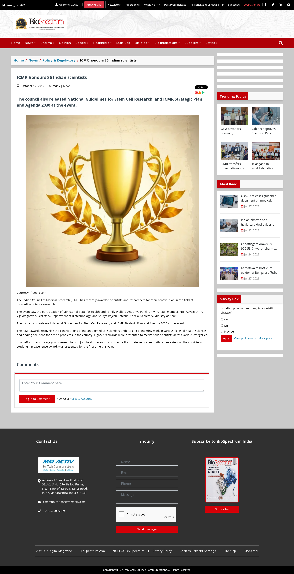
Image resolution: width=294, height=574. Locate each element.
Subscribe (234, 4)
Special (81, 43)
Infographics (132, 4)
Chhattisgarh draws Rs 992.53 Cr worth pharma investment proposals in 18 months (260, 246)
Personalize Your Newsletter (207, 4)
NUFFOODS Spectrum (129, 551)
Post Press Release (175, 4)
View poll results (245, 338)
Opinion (65, 43)
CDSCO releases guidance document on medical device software (258, 198)
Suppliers (192, 43)
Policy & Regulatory (58, 60)
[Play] (203, 92)
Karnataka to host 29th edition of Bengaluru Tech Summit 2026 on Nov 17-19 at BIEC (260, 270)
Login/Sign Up (252, 4)
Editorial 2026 (94, 5)
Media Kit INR (152, 4)
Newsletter (114, 4)
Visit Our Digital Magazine (54, 551)
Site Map (230, 551)
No (225, 326)
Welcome (68, 4)
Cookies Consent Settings (198, 551)
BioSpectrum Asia (92, 551)
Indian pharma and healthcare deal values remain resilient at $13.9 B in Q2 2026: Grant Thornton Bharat (260, 222)
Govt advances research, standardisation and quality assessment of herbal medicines (234, 131)
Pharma (46, 43)
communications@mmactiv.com (64, 502)
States (210, 43)
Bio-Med (141, 43)
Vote (226, 339)
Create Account (81, 398)
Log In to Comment (37, 399)
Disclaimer (251, 551)
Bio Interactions (166, 43)
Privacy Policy (162, 551)
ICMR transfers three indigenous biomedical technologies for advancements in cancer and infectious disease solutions (233, 166)
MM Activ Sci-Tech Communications (146, 570)
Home (15, 43)
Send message (147, 529)
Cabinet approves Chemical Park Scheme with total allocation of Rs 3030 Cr (264, 131)
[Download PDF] (199, 92)
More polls (265, 338)
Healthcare (101, 43)
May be (228, 331)
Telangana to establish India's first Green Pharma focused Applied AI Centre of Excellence (265, 166)
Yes (226, 320)
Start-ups (123, 43)
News (29, 43)
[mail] (196, 92)
